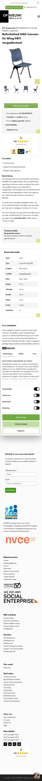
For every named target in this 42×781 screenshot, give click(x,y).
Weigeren (21, 431)
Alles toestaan (21, 417)
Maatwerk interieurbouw (11, 621)
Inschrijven (10, 490)
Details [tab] (21, 354)
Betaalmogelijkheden (10, 563)
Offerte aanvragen (21, 106)
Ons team (7, 720)
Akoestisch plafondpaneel (12, 701)
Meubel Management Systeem (13, 646)
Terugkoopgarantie (9, 651)
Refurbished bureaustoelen (12, 679)
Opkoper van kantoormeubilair (13, 649)
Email (7, 479)
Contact (6, 560)
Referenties (7, 668)
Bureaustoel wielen (9, 693)
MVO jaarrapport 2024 (11, 740)
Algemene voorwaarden (31, 778)
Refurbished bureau (10, 696)
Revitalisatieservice (9, 638)
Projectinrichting (8, 618)
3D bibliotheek (8, 629)
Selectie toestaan (21, 424)
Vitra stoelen (7, 688)
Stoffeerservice (8, 643)
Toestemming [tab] (7, 354)
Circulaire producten (10, 677)
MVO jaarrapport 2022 (11, 734)
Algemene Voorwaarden (11, 571)
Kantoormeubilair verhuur (11, 626)
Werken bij (7, 723)
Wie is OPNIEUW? (10, 717)
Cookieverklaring (9, 577)
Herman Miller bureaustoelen (13, 682)
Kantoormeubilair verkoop (12, 623)
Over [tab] (34, 354)
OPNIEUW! (19, 778)
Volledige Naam (10, 470)
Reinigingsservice (9, 640)
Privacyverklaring (9, 574)
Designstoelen (8, 690)
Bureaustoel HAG (9, 685)
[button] (39, 16)
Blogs (5, 725)
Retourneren (7, 568)
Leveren (6, 566)
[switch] (37, 395)
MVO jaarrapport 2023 (11, 737)
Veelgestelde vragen (10, 579)
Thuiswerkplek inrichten (11, 698)
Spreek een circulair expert (14, 7)
